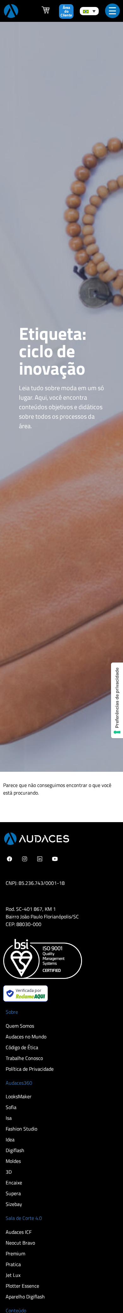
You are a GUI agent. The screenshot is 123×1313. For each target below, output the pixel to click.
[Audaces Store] (46, 12)
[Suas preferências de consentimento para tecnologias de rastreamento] (117, 700)
